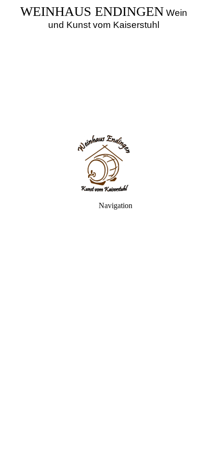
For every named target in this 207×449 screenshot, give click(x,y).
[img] (103, 67)
